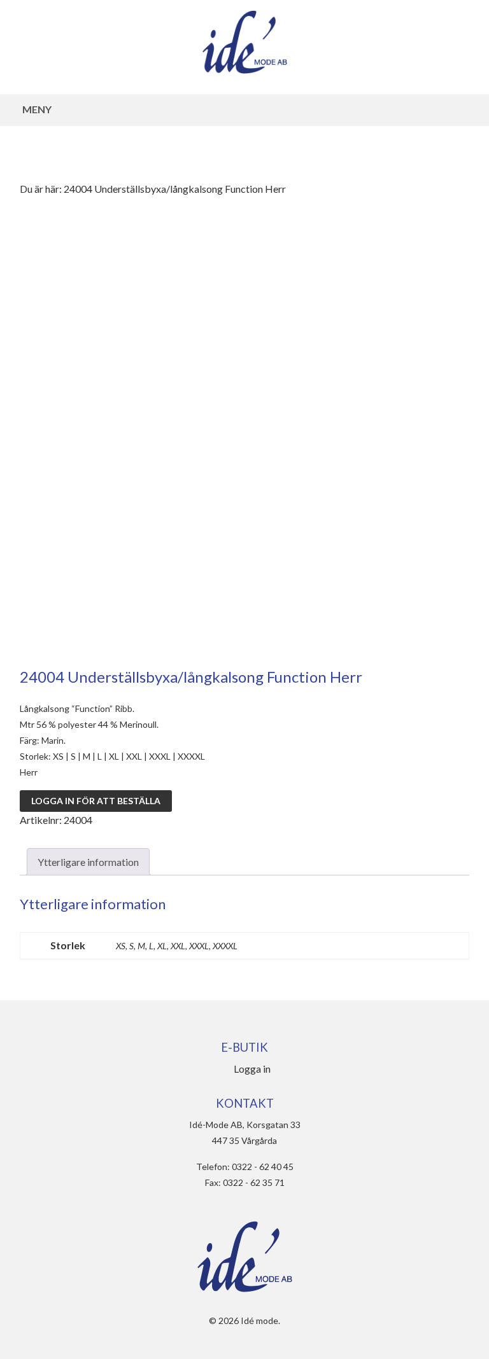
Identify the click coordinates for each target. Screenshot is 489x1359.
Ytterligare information (88, 862)
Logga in (252, 1069)
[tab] (88, 862)
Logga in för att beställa (95, 800)
